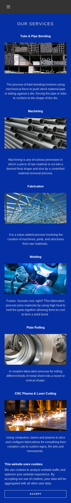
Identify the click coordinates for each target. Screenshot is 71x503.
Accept (35, 494)
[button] (8, 7)
